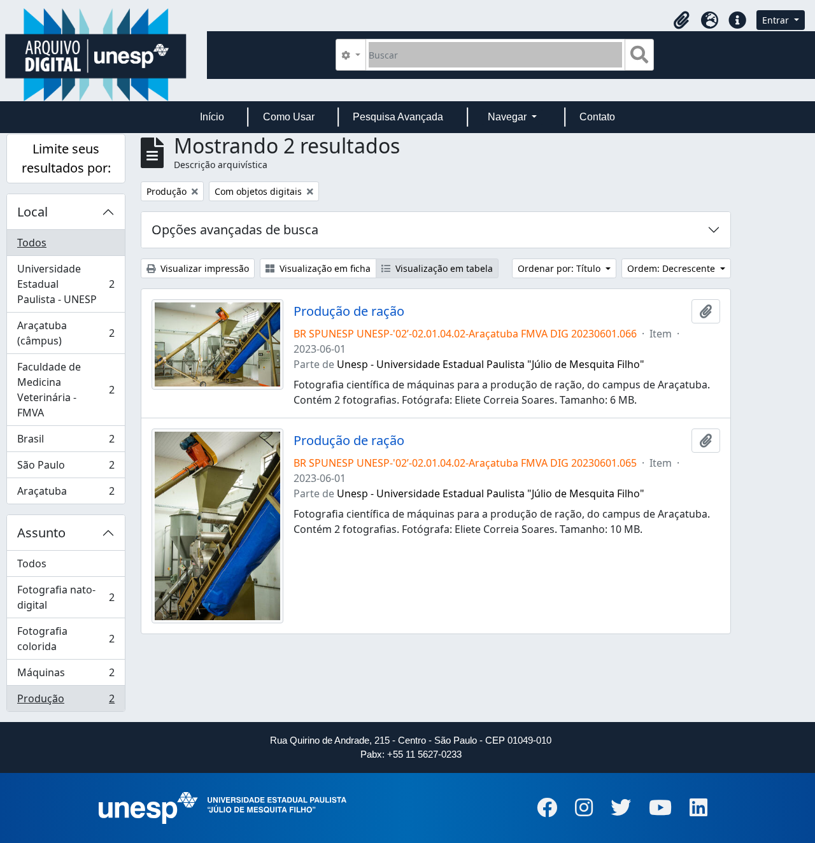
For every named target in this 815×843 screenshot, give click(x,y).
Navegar (508, 116)
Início (212, 116)
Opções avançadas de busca (235, 229)
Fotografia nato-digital (66, 597)
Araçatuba (66, 494)
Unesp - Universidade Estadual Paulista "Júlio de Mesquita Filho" (490, 364)
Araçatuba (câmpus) (66, 333)
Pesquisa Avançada (398, 116)
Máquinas (66, 675)
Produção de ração (349, 311)
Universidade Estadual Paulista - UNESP (66, 284)
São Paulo (66, 468)
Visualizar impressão (203, 268)
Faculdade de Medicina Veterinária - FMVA (66, 390)
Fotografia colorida (66, 638)
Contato (597, 116)
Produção (66, 701)
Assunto (41, 532)
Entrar (776, 20)
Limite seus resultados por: (66, 158)
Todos (31, 243)
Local (32, 211)
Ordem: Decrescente (672, 268)
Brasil (66, 442)
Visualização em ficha (324, 268)
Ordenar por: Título (560, 268)
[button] (681, 20)
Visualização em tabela (443, 268)
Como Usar (289, 116)
